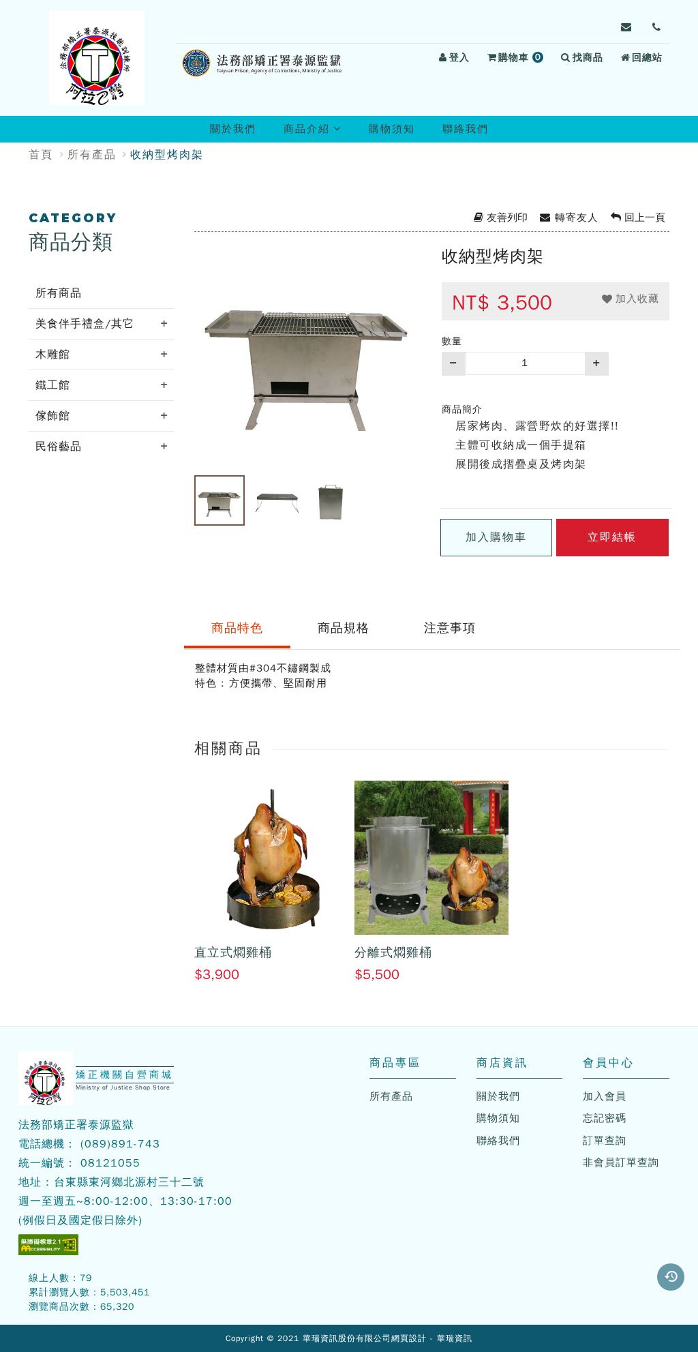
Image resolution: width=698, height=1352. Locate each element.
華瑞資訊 (454, 1338)
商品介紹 (318, 132)
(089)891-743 (120, 1144)
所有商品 (58, 293)
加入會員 (604, 1096)
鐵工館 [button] (52, 385)
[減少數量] (453, 364)
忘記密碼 (604, 1118)
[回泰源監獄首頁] (97, 58)
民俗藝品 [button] (58, 446)
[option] (308, 351)
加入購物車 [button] (496, 537)
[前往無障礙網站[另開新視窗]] (48, 1244)
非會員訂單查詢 (621, 1162)
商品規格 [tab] (343, 627)
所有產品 (92, 155)
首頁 (41, 155)
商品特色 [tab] (237, 627)
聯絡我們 (465, 129)
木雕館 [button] (52, 354)
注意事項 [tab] (450, 627)
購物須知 (392, 129)
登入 (459, 57)
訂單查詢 (604, 1141)
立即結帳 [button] (612, 537)
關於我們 (233, 129)
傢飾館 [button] (52, 416)
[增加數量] (597, 364)
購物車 (522, 59)
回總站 (647, 57)
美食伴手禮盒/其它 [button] (84, 324)
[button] (670, 1277)
